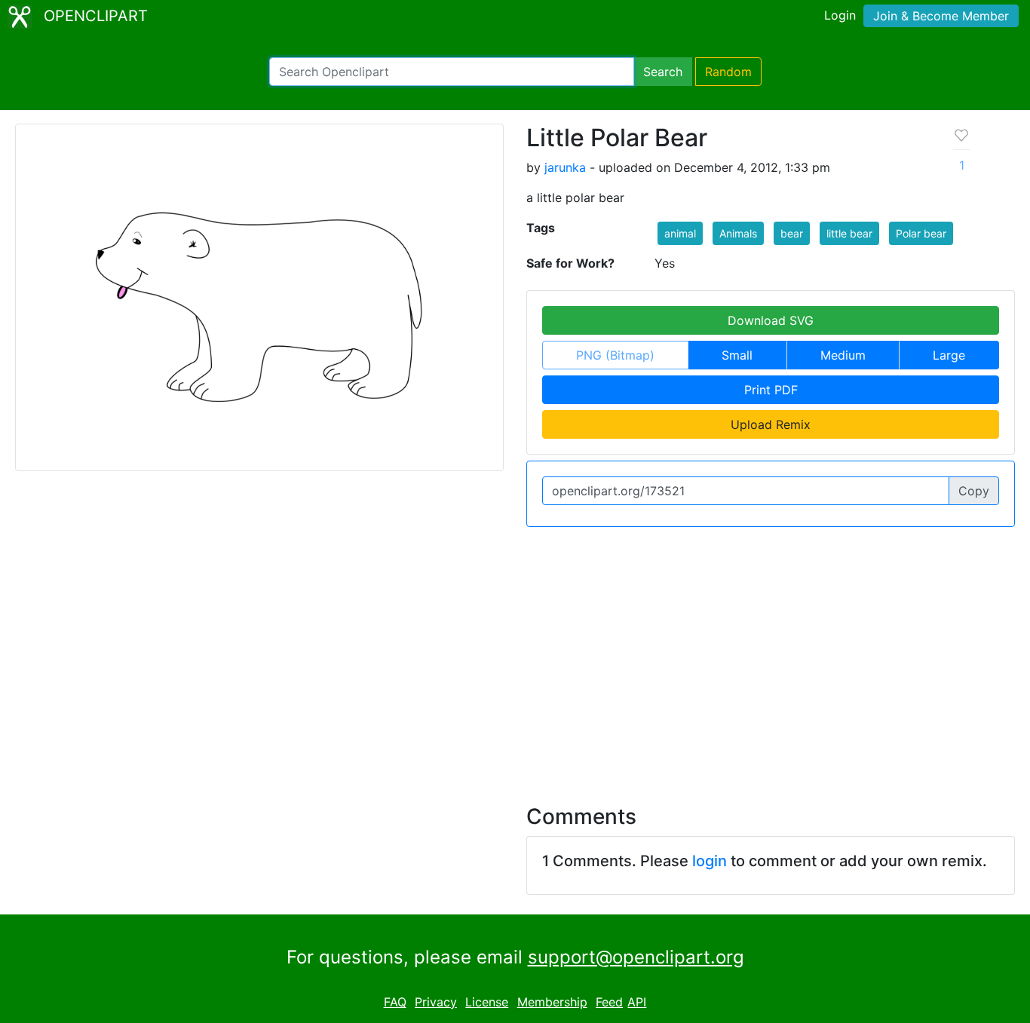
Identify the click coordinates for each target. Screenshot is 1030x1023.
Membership (552, 1001)
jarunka (565, 167)
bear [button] (791, 233)
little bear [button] (849, 233)
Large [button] (949, 355)
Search (662, 71)
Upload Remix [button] (771, 424)
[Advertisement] (515, 656)
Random (728, 71)
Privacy (436, 1001)
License (486, 1001)
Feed (609, 1001)
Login (840, 15)
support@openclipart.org (636, 957)
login (709, 861)
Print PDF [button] (771, 389)
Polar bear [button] (921, 233)
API (636, 1001)
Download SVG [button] (771, 320)
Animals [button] (738, 233)
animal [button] (680, 233)
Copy (973, 490)
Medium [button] (843, 355)
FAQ (395, 1001)
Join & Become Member (941, 15)
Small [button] (737, 355)
